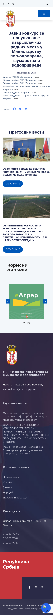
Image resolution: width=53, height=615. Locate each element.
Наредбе (8, 492)
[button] (14, 109)
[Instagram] (12, 3)
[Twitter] (8, 3)
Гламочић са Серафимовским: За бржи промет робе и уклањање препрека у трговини (23, 450)
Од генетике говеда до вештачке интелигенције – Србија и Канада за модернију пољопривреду (26, 171)
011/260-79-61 (10, 538)
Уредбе (7, 482)
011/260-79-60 (11, 533)
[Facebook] (3, 3)
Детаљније (13, 183)
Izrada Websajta (31, 609)
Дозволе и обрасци (15, 497)
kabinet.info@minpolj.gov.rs (20, 389)
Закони (7, 487)
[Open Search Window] (46, 3)
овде (37, 77)
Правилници (11, 477)
